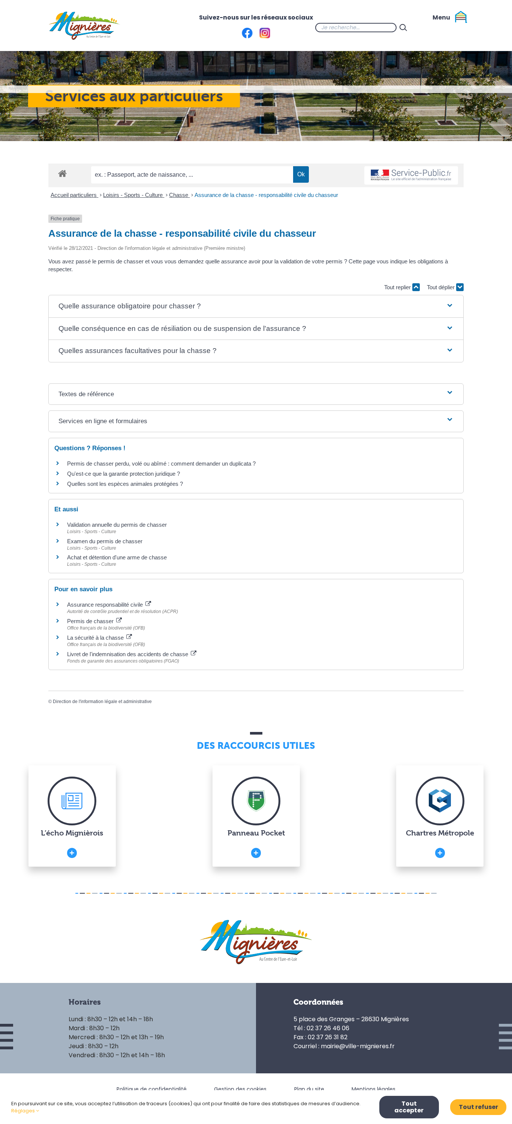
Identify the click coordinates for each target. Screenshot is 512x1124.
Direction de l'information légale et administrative (102, 701)
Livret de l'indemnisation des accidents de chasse (128, 654)
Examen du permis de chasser (105, 541)
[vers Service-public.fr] (411, 175)
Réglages (23, 1110)
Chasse (179, 195)
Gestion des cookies (240, 1089)
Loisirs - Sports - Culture (133, 195)
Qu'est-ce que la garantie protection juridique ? (123, 473)
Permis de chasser (91, 621)
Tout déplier (441, 287)
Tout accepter (409, 1107)
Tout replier (398, 287)
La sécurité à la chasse (96, 637)
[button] (256, 306)
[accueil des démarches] (62, 173)
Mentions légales (373, 1089)
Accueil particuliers (74, 195)
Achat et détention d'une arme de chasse (117, 557)
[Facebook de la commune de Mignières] (425, 27)
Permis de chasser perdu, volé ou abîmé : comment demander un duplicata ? (161, 463)
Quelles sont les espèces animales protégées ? (125, 484)
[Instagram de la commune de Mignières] (440, 27)
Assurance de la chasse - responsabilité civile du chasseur (266, 195)
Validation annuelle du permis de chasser (117, 524)
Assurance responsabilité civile (105, 604)
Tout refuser (478, 1107)
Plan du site (309, 1089)
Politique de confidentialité (152, 1089)
